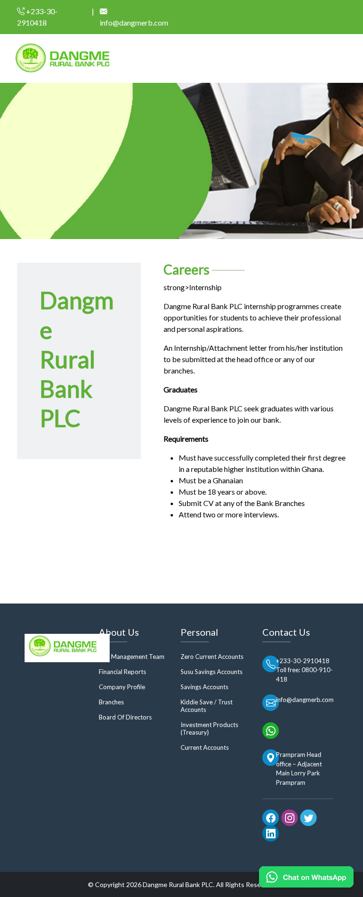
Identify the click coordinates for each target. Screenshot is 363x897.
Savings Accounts (204, 687)
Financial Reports (122, 671)
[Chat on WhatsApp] (306, 877)
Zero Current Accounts (212, 656)
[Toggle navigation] (350, 61)
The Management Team (131, 656)
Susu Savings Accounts (211, 671)
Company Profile (122, 687)
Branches (111, 702)
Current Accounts (205, 747)
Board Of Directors (125, 717)
